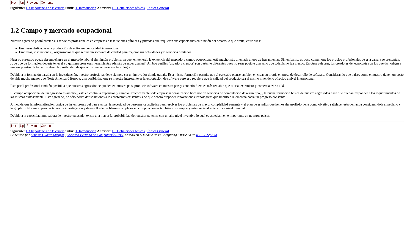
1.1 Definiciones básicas (128, 8)
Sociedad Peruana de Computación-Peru (95, 135)
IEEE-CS (202, 135)
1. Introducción (85, 8)
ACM (213, 135)
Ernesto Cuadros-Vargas (47, 135)
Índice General (158, 8)
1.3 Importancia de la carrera (45, 8)
